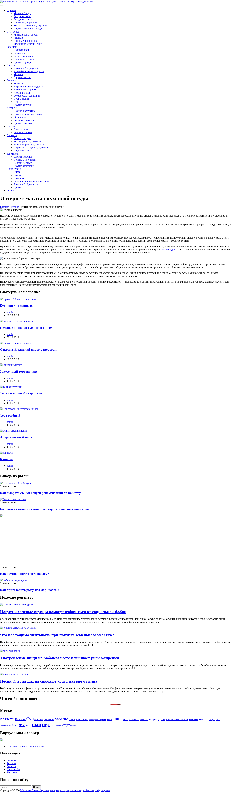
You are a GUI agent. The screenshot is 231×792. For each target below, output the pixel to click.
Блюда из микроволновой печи (31, 181)
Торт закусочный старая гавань (23, 393)
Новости (20, 719)
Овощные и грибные (26, 59)
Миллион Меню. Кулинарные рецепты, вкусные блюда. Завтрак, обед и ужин (65, 790)
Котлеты (7, 719)
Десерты (12, 107)
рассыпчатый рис (8, 725)
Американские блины (16, 437)
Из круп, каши (22, 49)
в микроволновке (78, 719)
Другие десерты (23, 123)
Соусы (17, 175)
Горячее (11, 10)
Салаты (11, 65)
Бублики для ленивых (16, 305)
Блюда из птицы (23, 19)
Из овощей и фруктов (26, 68)
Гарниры (12, 46)
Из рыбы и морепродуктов (29, 71)
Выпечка (12, 135)
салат (36, 724)
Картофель (20, 53)
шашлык (73, 725)
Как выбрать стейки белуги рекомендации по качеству (40, 493)
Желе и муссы (22, 117)
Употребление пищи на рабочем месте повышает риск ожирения (59, 658)
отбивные (174, 719)
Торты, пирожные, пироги (29, 144)
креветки (142, 719)
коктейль (133, 719)
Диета (17, 171)
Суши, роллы (21, 98)
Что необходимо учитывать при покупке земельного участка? (57, 635)
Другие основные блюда (28, 28)
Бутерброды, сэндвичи (27, 95)
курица (154, 719)
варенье (62, 719)
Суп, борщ (13, 31)
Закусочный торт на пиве (18, 371)
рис (21, 724)
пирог (203, 719)
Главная (11, 760)
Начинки (19, 178)
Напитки (12, 126)
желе (91, 720)
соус (46, 724)
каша (117, 718)
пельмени (183, 719)
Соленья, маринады (25, 159)
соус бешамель (57, 725)
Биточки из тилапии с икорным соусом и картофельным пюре (46, 509)
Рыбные (18, 37)
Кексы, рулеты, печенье (27, 141)
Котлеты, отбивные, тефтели (30, 25)
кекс (125, 719)
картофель (105, 719)
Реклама (11, 763)
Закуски (11, 80)
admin (10, 312)
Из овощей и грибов (25, 89)
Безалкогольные (23, 132)
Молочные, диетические (28, 43)
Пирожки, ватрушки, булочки (31, 147)
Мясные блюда (22, 13)
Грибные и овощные (25, 40)
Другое (18, 187)
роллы (28, 725)
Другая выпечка (23, 150)
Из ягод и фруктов (24, 110)
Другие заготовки (24, 165)
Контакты (12, 772)
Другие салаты (22, 77)
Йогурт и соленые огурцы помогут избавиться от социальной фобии (63, 612)
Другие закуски (23, 104)
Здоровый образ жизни (27, 184)
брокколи (49, 719)
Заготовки (13, 153)
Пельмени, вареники (26, 22)
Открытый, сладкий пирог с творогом (28, 349)
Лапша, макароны (24, 56)
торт (66, 725)
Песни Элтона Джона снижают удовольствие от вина (48, 681)
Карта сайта (13, 769)
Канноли (6, 459)
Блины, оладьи (22, 138)
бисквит (38, 719)
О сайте (11, 766)
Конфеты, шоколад (24, 120)
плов (218, 719)
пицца (212, 719)
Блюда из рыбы (22, 16)
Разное (11, 190)
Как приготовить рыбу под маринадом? (29, 590)
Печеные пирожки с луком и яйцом (26, 327)
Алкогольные (21, 129)
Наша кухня (14, 168)
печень (193, 719)
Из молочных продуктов (28, 114)
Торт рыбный (10, 415)
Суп (30, 718)
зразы (95, 720)
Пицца (17, 101)
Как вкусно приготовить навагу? (24, 573)
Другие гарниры (23, 62)
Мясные (18, 74)
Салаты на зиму (23, 162)
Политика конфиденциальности (25, 746)
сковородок (169, 249)
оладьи (165, 719)
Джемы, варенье (23, 156)
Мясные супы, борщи (26, 34)
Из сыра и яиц (22, 92)
